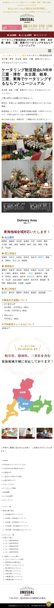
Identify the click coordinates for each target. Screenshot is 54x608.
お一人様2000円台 (11, 543)
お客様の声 (7, 472)
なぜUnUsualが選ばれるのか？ (14, 468)
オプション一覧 (8, 535)
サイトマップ (41, 35)
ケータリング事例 (18, 55)
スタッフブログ (8, 484)
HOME (5, 460)
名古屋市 (9, 237)
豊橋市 (4, 293)
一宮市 (30, 273)
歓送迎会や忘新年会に (13, 562)
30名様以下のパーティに (14, 514)
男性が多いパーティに (13, 571)
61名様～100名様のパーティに (16, 522)
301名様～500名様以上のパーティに (18, 530)
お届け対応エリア (9, 480)
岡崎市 (11, 257)
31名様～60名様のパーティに (15, 518)
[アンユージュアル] (27, 18)
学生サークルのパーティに (14, 565)
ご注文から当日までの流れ (12, 476)
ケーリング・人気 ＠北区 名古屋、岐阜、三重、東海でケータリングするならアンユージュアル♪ (14, 207)
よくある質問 (26, 35)
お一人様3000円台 (11, 546)
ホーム (6, 55)
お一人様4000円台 (11, 549)
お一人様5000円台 (11, 552)
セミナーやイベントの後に (14, 559)
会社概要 (13, 35)
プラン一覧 (7, 507)
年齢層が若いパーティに (14, 576)
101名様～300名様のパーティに (16, 526)
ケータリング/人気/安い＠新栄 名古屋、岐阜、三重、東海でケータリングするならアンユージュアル (39, 207)
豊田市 (41, 257)
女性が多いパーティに (13, 574)
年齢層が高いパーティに (14, 579)
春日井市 (31, 277)
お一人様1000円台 (11, 540)
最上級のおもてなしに (13, 568)
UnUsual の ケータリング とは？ (14, 464)
